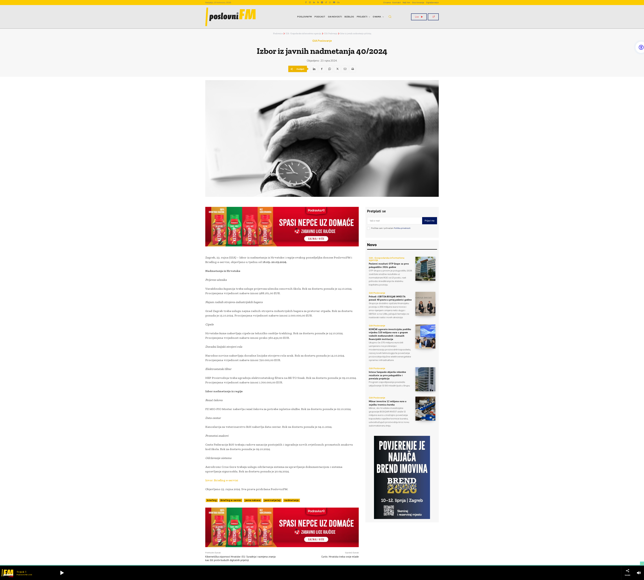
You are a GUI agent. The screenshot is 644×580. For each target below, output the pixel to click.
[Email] (344, 69)
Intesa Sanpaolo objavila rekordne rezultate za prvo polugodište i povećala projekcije (387, 375)
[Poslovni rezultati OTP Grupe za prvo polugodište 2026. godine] (425, 269)
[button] (389, 16)
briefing (212, 500)
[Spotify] (322, 3)
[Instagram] (310, 3)
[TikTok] (326, 3)
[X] (337, 69)
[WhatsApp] (330, 3)
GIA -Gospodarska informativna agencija (303, 33)
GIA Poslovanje (330, 33)
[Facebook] (306, 3)
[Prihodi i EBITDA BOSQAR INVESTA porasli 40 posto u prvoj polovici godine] (425, 304)
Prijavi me (430, 220)
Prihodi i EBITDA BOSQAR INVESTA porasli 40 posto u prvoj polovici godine (390, 298)
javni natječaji (272, 500)
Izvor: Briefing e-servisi (221, 480)
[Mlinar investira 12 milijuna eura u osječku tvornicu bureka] (425, 409)
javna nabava (252, 500)
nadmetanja (291, 500)
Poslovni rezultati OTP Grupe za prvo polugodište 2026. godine (389, 265)
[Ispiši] (352, 69)
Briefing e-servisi (231, 500)
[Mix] (338, 3)
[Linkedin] (314, 3)
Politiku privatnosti (402, 228)
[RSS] (318, 3)
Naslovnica (278, 33)
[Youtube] (334, 3)
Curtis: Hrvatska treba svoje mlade (340, 556)
